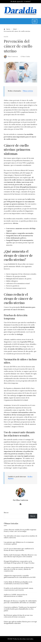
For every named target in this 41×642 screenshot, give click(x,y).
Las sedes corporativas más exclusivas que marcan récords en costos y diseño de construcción (19, 569)
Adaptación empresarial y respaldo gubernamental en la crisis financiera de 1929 (19, 576)
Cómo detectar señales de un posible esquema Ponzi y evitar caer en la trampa (20, 530)
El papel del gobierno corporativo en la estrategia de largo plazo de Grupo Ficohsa (19, 562)
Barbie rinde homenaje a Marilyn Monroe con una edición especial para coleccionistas (20, 555)
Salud (6, 36)
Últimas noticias (28, 91)
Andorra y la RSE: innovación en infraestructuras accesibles (15, 595)
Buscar (6, 512)
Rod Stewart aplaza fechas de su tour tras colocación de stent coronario (18, 616)
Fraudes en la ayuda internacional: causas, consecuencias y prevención (18, 589)
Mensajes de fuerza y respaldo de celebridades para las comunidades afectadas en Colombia (20, 601)
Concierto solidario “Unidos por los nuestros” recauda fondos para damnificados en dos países (20, 609)
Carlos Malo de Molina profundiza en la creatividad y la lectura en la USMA (18, 582)
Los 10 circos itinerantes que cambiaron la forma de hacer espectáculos (19, 549)
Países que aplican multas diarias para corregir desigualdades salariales (20, 622)
